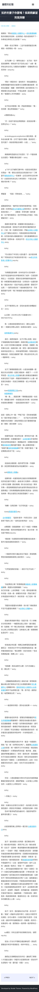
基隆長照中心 (9, 176)
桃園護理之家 (13, 390)
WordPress (33, 988)
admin (13, 26)
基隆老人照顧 (12, 472)
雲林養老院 (7, 445)
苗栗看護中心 (9, 333)
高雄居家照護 (28, 860)
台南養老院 (32, 342)
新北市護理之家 (18, 209)
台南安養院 (27, 439)
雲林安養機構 (13, 448)
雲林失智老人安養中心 (24, 687)
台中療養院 (7, 518)
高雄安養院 (13, 512)
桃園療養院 (8, 394)
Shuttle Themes (16, 988)
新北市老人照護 (13, 375)
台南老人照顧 (25, 608)
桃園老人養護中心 (18, 33)
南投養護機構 (32, 33)
